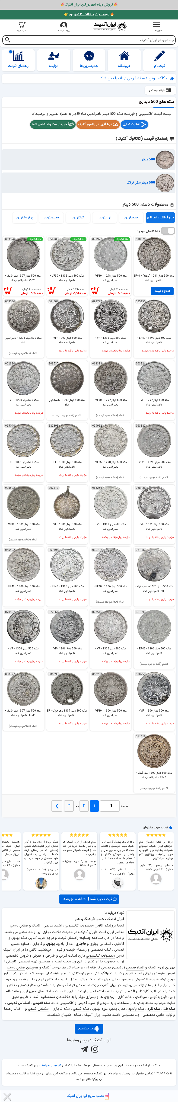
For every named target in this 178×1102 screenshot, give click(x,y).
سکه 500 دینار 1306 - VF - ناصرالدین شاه (110, 651)
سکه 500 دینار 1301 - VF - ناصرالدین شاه (154, 526)
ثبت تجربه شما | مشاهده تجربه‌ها (88, 899)
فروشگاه (124, 66)
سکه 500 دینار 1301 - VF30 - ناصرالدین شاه (23, 526)
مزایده (53, 66)
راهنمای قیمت (18, 66)
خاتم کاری (125, 997)
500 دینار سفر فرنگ (141, 182)
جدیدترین (131, 217)
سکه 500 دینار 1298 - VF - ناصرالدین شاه (23, 402)
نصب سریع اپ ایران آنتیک (86, 1096)
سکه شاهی (81, 1009)
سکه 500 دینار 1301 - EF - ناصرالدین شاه (67, 464)
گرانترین (78, 217)
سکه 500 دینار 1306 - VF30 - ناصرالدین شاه (67, 278)
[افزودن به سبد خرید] (98, 291)
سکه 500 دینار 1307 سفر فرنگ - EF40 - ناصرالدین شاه (23, 713)
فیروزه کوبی (158, 997)
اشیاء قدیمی (135, 967)
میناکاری (141, 997)
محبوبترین (51, 217)
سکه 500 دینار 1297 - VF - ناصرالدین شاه (154, 402)
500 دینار (148, 159)
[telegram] (84, 1049)
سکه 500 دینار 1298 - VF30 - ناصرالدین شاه (110, 278)
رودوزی (109, 997)
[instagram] (94, 1049)
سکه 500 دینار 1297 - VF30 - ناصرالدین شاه (110, 402)
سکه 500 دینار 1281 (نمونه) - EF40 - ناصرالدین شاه (154, 278)
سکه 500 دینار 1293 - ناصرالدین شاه (23, 340)
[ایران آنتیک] (172, 78)
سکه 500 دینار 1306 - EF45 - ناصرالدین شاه (154, 651)
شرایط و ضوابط (51, 1065)
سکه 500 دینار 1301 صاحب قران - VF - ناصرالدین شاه (154, 589)
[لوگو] (110, 26)
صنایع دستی (16, 967)
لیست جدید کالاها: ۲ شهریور (89, 14)
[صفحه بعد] (56, 806)
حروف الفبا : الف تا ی (160, 217)
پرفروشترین (24, 217)
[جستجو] (7, 40)
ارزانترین (105, 217)
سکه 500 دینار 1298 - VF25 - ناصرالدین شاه (154, 464)
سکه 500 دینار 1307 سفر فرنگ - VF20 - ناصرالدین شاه (23, 278)
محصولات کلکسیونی (100, 955)
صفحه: (124, 806)
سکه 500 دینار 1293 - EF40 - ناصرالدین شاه (154, 340)
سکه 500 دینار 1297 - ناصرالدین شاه (66, 402)
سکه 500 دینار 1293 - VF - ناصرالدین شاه (110, 340)
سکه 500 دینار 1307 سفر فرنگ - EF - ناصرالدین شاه (67, 713)
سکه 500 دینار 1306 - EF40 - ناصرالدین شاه (110, 589)
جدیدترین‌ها (89, 66)
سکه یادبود (136, 1009)
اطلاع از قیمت (162, 291)
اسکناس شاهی (38, 1009)
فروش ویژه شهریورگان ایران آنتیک (89, 4)
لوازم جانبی (164, 1015)
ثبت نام (159, 66)
